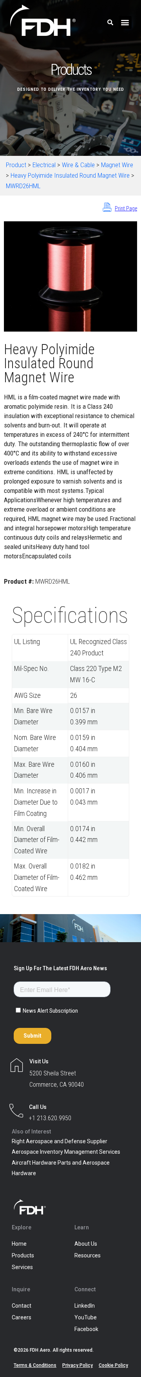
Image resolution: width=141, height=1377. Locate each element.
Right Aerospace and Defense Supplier (59, 1141)
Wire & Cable (78, 165)
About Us (85, 1244)
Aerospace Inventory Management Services (66, 1152)
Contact (21, 1306)
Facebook (86, 1329)
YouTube (85, 1317)
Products (23, 1255)
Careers (21, 1317)
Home (19, 1244)
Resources (87, 1255)
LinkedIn (84, 1306)
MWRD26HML (23, 186)
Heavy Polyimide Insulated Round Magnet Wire (70, 175)
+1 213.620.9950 (50, 1118)
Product (16, 165)
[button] (125, 22)
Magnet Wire (117, 165)
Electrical (44, 165)
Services (22, 1267)
